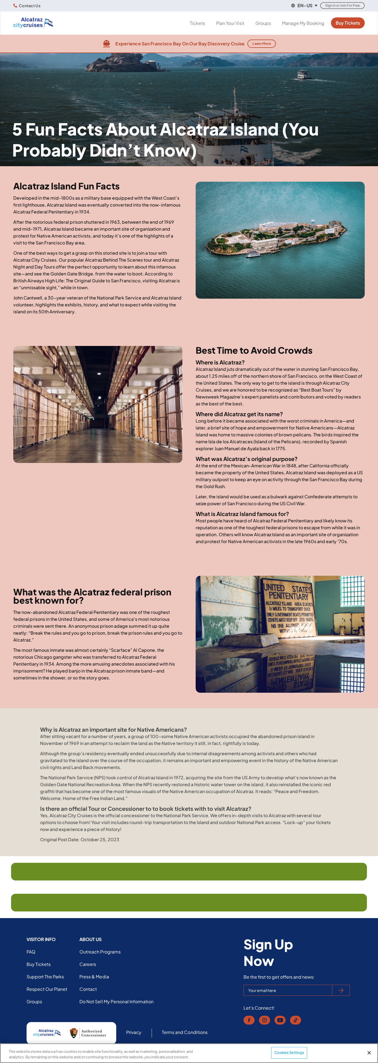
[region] (189, 1053)
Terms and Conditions (185, 1032)
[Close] (369, 1053)
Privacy (133, 1032)
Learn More (261, 43)
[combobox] (304, 5)
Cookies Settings (289, 1052)
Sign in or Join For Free (342, 5)
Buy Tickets (348, 23)
